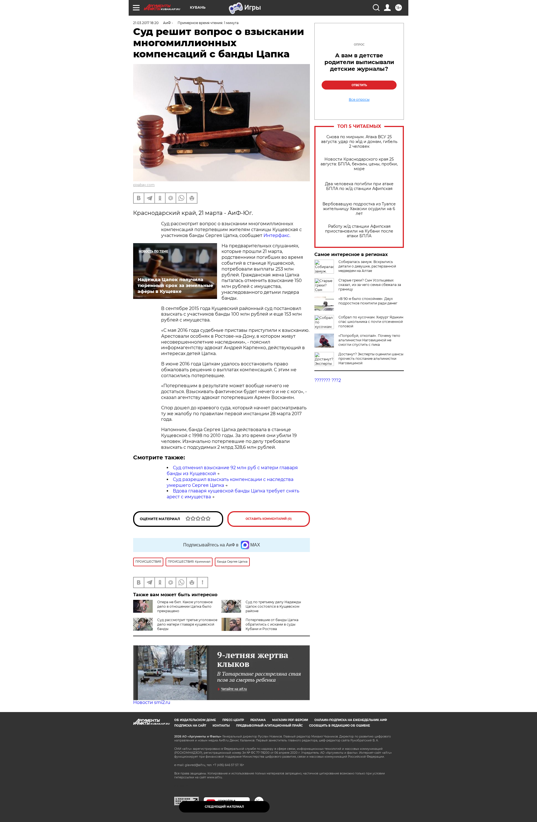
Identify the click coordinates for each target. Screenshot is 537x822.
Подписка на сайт (190, 725)
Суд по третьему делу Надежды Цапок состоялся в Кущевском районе (273, 606)
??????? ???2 (327, 380)
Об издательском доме (195, 720)
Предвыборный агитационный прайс (269, 725)
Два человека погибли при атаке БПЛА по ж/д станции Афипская (359, 186)
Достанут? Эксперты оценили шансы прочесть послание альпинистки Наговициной (370, 358)
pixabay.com (144, 185)
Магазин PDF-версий (290, 720)
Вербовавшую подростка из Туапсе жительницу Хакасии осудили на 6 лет (359, 209)
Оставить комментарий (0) (269, 519)
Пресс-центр (233, 720)
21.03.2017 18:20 (146, 23)
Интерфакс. (276, 235)
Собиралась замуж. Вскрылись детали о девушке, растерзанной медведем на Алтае (367, 266)
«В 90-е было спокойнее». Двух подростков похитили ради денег (367, 301)
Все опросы (359, 99)
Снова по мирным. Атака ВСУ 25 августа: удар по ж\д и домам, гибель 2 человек (359, 142)
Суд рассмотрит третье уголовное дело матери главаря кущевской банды (187, 624)
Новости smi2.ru (151, 702)
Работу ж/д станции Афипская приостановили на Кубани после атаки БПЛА (359, 231)
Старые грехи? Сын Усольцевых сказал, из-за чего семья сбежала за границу (369, 284)
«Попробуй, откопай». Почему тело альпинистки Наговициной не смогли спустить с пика (369, 340)
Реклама (258, 720)
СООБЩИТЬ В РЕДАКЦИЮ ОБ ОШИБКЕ (339, 725)
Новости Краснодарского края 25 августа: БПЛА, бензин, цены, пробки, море (359, 164)
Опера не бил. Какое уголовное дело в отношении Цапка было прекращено (185, 606)
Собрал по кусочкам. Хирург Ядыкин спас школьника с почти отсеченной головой (370, 321)
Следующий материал (224, 807)
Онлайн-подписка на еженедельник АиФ (350, 720)
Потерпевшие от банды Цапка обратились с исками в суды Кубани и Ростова (272, 624)
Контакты (221, 725)
